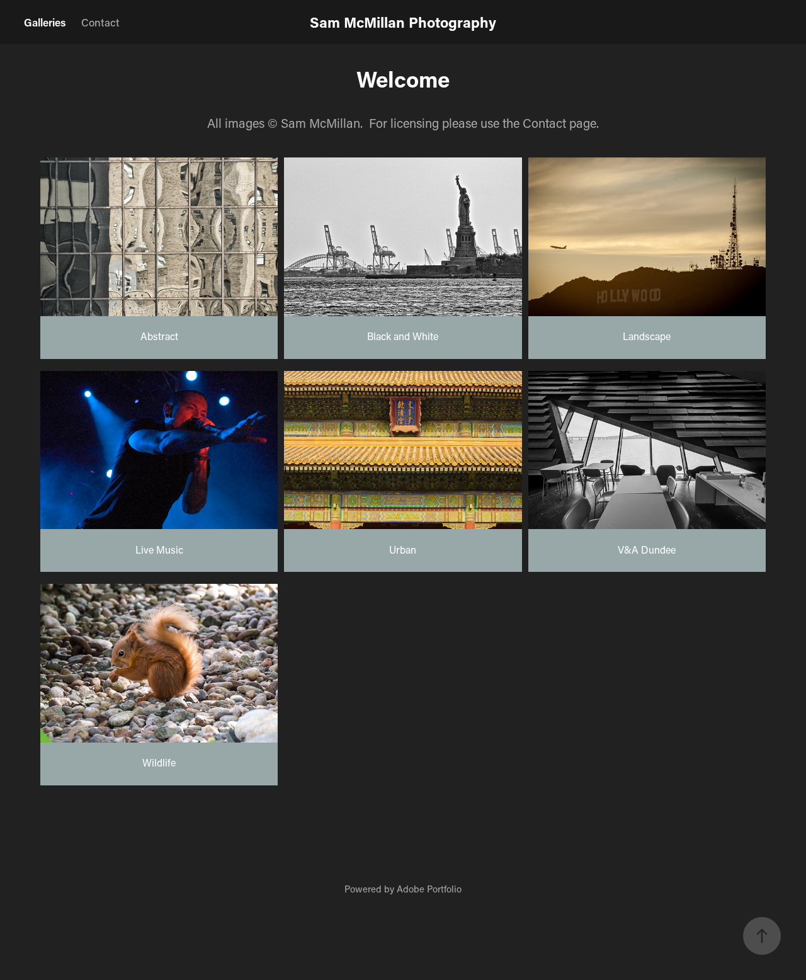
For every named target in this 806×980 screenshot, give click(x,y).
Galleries (45, 22)
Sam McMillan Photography (403, 22)
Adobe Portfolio (429, 888)
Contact (100, 22)
